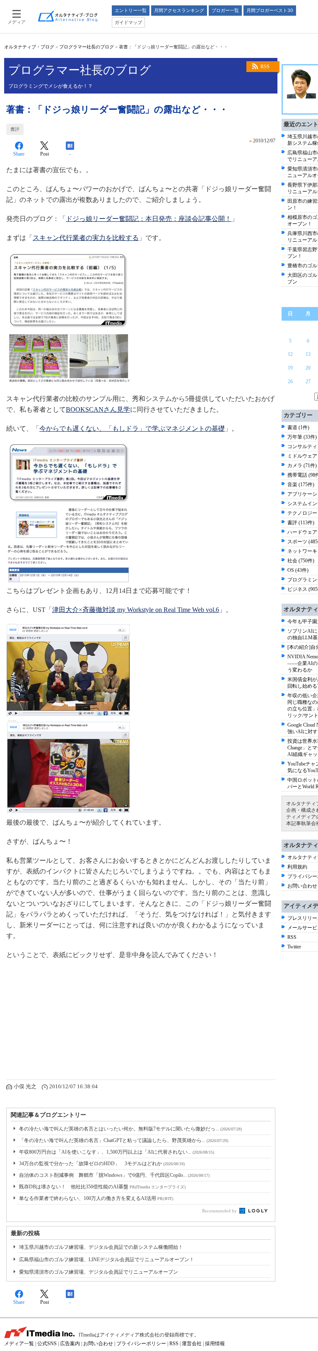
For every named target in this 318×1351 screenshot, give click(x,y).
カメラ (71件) (302, 465)
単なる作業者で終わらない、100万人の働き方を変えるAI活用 (96, 1198)
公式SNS (47, 1343)
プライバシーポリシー (141, 1343)
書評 (14, 129)
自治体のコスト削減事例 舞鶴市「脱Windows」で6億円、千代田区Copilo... (114, 1175)
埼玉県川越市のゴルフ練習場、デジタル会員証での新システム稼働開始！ (101, 1247)
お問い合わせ (302, 886)
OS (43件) (297, 570)
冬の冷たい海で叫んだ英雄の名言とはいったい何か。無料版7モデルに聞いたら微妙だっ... (130, 1129)
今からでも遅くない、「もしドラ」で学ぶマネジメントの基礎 (132, 428)
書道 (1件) (298, 427)
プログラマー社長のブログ (86, 46)
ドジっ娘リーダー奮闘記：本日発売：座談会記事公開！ (148, 218)
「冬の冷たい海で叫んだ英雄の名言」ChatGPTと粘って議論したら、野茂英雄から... (123, 1140)
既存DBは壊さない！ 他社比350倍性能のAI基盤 (102, 1187)
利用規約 (297, 867)
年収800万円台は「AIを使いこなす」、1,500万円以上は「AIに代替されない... (116, 1152)
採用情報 (215, 1343)
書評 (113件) (300, 523)
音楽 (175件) (300, 484)
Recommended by (220, 1210)
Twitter (294, 947)
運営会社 (192, 1343)
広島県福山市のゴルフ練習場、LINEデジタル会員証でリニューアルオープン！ (106, 1259)
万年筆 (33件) (302, 437)
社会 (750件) (300, 561)
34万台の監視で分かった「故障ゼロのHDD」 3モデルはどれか (102, 1163)
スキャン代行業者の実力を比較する (86, 237)
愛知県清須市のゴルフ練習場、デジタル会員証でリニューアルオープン (98, 1272)
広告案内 (70, 1343)
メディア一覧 (19, 1343)
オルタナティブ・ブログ (29, 46)
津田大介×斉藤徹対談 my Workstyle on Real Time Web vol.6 (135, 609)
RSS (265, 67)
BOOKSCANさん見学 (98, 409)
